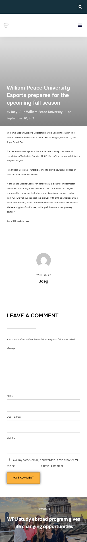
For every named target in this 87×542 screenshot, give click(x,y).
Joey (14, 112)
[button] (80, 6)
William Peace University (44, 112)
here (27, 221)
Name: (10, 396)
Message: (11, 348)
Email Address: (14, 417)
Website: (11, 438)
